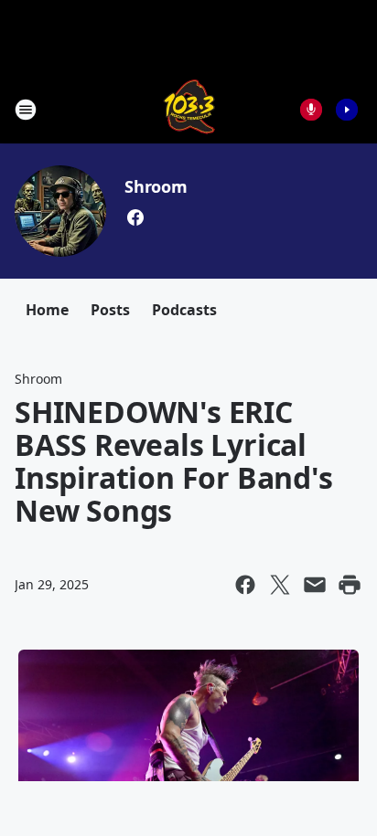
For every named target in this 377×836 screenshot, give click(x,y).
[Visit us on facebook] (135, 217)
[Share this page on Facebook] (245, 585)
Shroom (156, 186)
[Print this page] (349, 585)
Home (47, 310)
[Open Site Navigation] (26, 110)
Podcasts (184, 310)
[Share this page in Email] (315, 585)
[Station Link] (189, 109)
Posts (110, 310)
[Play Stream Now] (347, 110)
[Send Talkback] (311, 110)
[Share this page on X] (280, 585)
